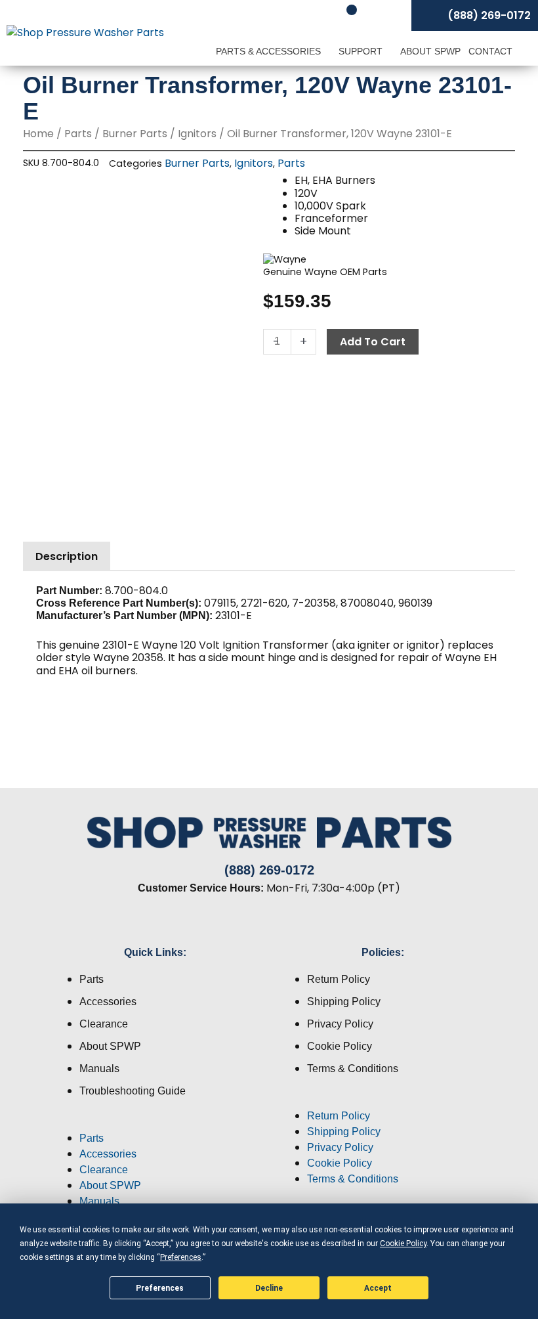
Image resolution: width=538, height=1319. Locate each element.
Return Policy (338, 979)
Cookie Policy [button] (403, 1243)
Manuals (99, 1068)
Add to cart (372, 341)
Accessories (107, 1001)
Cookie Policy (339, 1046)
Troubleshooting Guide (132, 1090)
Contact (490, 51)
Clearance (103, 1023)
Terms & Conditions (352, 1068)
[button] (155, 1123)
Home (38, 133)
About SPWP (430, 51)
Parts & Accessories (269, 51)
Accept (378, 1288)
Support (362, 51)
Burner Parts (134, 133)
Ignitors (197, 133)
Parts (78, 133)
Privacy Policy (340, 1023)
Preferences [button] (180, 1257)
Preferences (160, 1288)
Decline (269, 1288)
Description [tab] (66, 556)
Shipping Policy (344, 1001)
